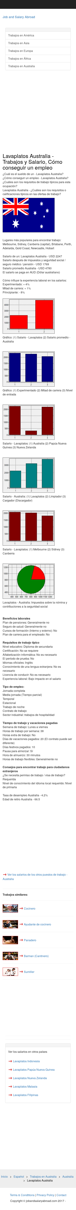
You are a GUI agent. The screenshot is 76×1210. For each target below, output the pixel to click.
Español (19, 1176)
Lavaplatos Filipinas (25, 1095)
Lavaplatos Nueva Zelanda (30, 1078)
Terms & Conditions (22, 1195)
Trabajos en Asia (18, 43)
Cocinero (29, 908)
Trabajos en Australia (21, 66)
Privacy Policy (45, 1195)
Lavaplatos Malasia (25, 1086)
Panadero (30, 940)
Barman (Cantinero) (36, 956)
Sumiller (29, 972)
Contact (61, 1195)
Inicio (4, 1176)
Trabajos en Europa (20, 51)
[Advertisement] (38, 112)
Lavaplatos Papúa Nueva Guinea (34, 1070)
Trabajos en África (19, 58)
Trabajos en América (21, 35)
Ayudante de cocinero (37, 924)
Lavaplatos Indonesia (26, 1061)
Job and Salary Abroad (19, 16)
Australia (68, 1176)
